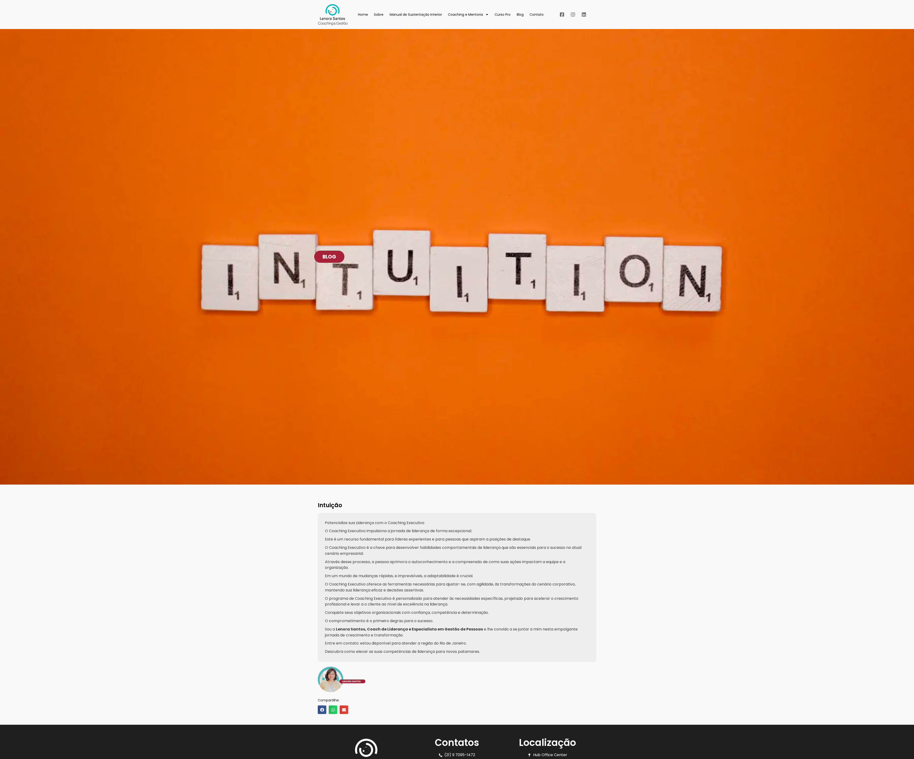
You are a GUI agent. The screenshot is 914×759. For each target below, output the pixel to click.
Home (363, 14)
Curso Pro (503, 14)
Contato (537, 14)
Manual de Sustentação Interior (416, 14)
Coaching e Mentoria (465, 14)
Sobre (378, 14)
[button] (329, 257)
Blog (520, 14)
